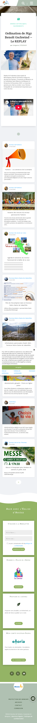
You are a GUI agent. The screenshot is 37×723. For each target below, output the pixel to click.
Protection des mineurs (18, 699)
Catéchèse (12, 402)
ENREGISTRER (18, 549)
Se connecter (18, 660)
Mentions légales (17, 716)
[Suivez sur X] (18, 673)
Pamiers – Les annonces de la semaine (18, 169)
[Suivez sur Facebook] (12, 673)
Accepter (18, 367)
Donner (18, 587)
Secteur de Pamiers (15, 145)
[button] (34, 350)
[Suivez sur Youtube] (24, 673)
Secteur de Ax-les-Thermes (18, 442)
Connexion (18, 708)
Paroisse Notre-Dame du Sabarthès (20, 278)
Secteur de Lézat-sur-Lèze (17, 233)
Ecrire (18, 623)
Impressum (32, 370)
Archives (18, 702)
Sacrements (18, 26)
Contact (18, 705)
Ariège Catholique (18, 23)
